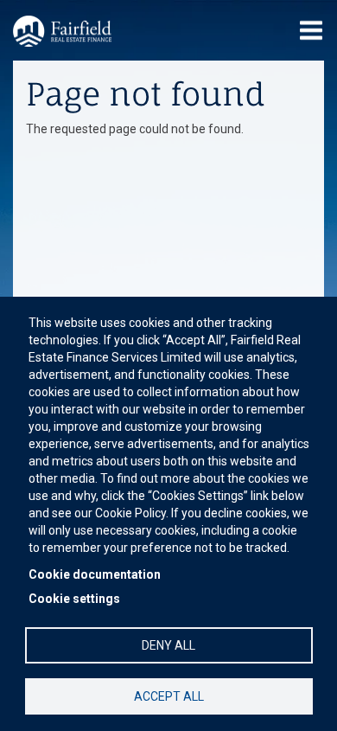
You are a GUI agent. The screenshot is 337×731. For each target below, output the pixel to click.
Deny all (168, 645)
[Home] (62, 31)
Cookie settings (74, 599)
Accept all (169, 696)
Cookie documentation (95, 574)
